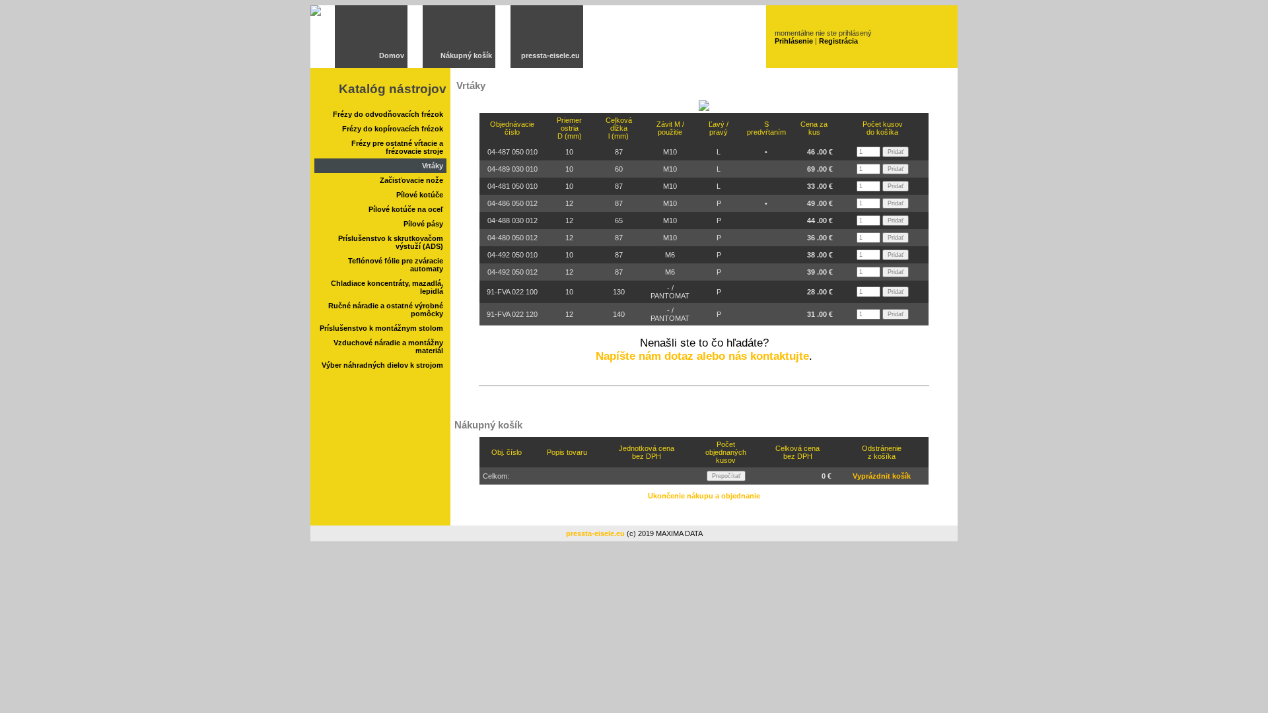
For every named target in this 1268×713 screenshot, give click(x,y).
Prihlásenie (794, 41)
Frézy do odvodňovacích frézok (388, 114)
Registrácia (838, 41)
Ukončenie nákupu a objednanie (704, 496)
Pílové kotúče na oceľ (406, 209)
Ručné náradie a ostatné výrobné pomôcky (385, 310)
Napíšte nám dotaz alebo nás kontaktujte (702, 356)
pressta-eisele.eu (550, 55)
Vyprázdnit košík (882, 476)
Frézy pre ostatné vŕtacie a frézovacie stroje (397, 147)
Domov (391, 55)
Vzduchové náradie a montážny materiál (388, 347)
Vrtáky (432, 166)
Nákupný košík (466, 55)
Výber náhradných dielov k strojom (382, 365)
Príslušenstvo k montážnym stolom (381, 328)
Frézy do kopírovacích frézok (392, 129)
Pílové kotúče (419, 195)
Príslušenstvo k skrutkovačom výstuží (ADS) (390, 242)
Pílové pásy (423, 224)
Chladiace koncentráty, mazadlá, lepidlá (387, 287)
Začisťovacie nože (411, 180)
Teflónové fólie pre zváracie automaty (395, 265)
